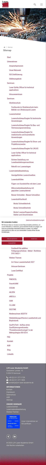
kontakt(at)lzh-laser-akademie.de (21, 383)
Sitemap (9, 400)
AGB (8, 397)
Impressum (10, 392)
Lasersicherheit (12, 407)
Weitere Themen (12, 412)
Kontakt (9, 390)
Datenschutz (11, 395)
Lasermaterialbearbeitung (16, 409)
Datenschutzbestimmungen (35, 220)
